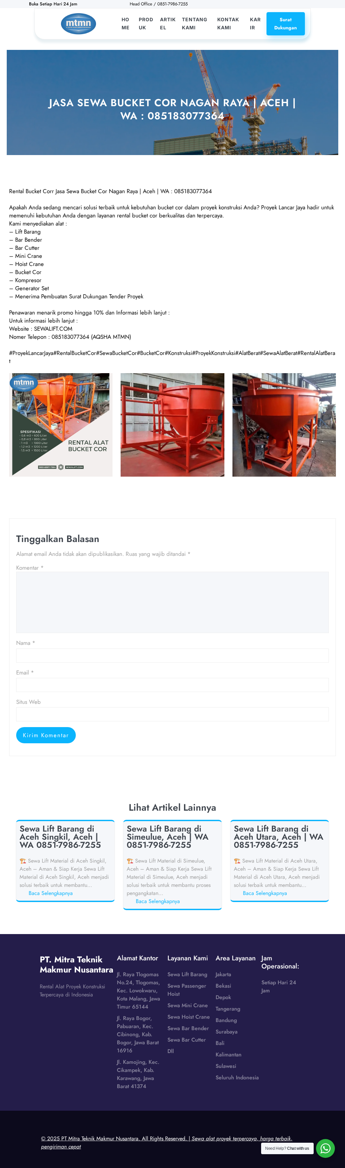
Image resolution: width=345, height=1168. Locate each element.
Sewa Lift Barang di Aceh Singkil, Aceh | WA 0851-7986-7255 (60, 837)
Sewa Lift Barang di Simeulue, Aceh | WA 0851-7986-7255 (168, 837)
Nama (25, 643)
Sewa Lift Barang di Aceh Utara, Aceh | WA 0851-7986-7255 (278, 837)
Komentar (30, 568)
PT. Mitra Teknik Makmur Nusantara (76, 964)
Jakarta (223, 974)
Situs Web (28, 702)
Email (25, 672)
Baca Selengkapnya (52, 893)
